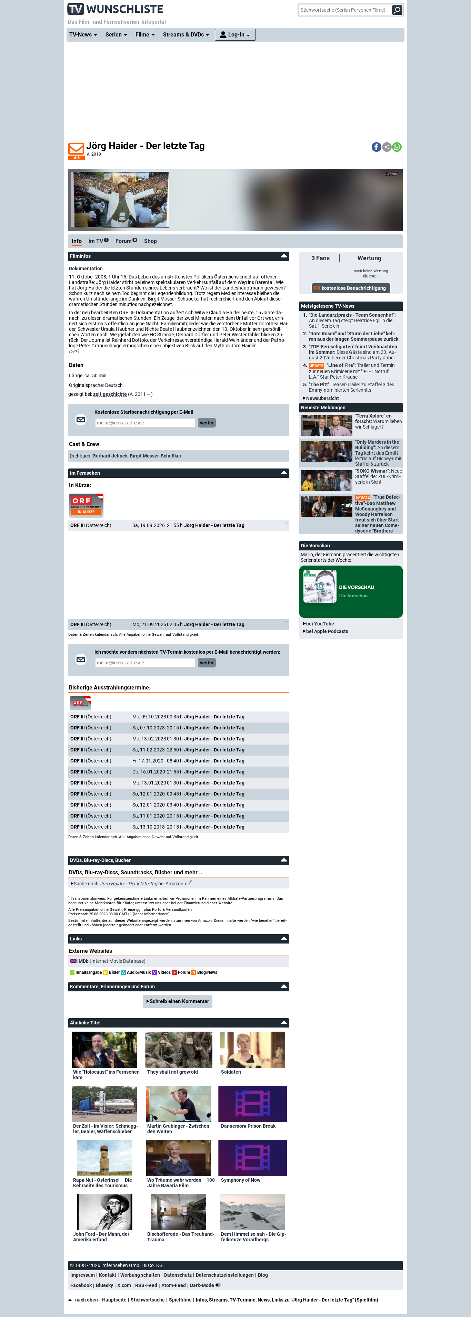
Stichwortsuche (148, 1300)
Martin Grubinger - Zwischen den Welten (178, 1128)
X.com (124, 1285)
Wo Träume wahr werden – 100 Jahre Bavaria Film (181, 1182)
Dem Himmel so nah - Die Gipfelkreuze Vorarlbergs (253, 1236)
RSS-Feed (146, 1285)
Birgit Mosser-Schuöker (155, 456)
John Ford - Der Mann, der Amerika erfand (101, 1236)
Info (77, 241)
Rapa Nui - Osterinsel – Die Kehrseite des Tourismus (102, 1182)
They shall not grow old (172, 1072)
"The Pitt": (351, 387)
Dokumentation (86, 268)
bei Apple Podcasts (327, 631)
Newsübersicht (322, 398)
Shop (150, 241)
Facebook (81, 1285)
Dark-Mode (202, 1285)
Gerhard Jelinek (110, 456)
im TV (98, 241)
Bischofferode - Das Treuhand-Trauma (180, 1236)
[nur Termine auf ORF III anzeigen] (80, 703)
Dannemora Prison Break (248, 1126)
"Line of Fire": (352, 371)
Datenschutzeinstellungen (225, 1275)
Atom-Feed (173, 1285)
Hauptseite (114, 1300)
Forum (126, 241)
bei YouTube (320, 623)
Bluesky (104, 1285)
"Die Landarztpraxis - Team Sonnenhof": (352, 320)
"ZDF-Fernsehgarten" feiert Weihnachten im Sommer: (353, 352)
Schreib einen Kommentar (179, 1001)
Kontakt (107, 1275)
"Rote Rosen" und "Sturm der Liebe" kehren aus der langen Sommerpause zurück (353, 336)
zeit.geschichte (110, 394)
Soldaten (231, 1072)
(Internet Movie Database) (111, 961)
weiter (207, 422)
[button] (376, 147)
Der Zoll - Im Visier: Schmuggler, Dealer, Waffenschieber (105, 1128)
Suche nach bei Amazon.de (132, 883)
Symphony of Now (240, 1180)
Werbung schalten (140, 1275)
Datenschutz (178, 1275)
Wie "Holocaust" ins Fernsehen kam (106, 1074)
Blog (263, 1275)
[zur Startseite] (115, 7)
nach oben (86, 1300)
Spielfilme (180, 1300)
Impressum (82, 1275)
